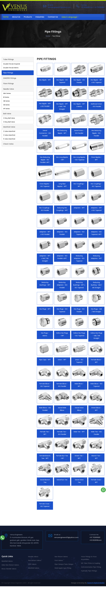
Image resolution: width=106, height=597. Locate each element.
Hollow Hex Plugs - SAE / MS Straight (96, 335)
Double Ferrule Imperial (11, 64)
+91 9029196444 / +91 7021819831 (92, 7)
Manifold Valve (9, 127)
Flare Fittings (8, 83)
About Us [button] (16, 17)
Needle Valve (8, 89)
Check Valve (8, 144)
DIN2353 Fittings (9, 78)
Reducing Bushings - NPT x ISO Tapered (79, 285)
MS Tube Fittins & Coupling (90, 563)
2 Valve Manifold (9, 131)
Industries (40, 17)
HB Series (6, 101)
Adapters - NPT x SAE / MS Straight (45, 258)
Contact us (53, 17)
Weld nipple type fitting (63, 568)
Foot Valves (32, 564)
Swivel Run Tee (62, 480)
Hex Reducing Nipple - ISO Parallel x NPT (45, 159)
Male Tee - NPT (79, 432)
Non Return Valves (34, 560)
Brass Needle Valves (9, 569)
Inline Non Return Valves (10, 565)
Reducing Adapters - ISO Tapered (79, 258)
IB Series (6, 97)
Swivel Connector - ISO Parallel (45, 133)
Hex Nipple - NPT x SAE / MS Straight (62, 106)
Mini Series (7, 93)
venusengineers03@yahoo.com (59, 7)
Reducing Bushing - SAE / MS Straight (96, 285)
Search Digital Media (95, 583)
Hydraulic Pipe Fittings (89, 571)
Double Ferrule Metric (11, 68)
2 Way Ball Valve (9, 118)
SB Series (6, 105)
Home (5, 17)
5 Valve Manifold (9, 139)
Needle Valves (33, 556)
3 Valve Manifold (9, 135)
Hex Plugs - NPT (45, 309)
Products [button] (28, 17)
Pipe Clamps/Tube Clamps (64, 564)
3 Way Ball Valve (9, 122)
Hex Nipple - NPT (45, 80)
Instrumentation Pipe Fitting (91, 567)
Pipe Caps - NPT (45, 360)
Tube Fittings (8, 59)
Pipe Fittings (8, 73)
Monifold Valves (7, 561)
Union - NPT (62, 360)
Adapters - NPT (79, 208)
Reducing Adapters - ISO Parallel (62, 285)
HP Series (6, 109)
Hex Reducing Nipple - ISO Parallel (96, 133)
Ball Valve (7, 113)
